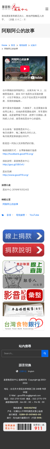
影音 (9, 215)
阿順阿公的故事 (10, 204)
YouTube (34, 215)
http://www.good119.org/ (15, 175)
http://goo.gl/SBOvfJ (13, 164)
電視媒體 (20, 215)
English (31, 371)
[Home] (15, 7)
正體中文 (23, 371)
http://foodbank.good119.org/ (18, 153)
